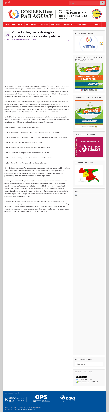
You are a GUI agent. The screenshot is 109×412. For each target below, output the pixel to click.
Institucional (17, 24)
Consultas (95, 24)
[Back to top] (104, 407)
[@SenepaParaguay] (5, 2)
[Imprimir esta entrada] (68, 40)
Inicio (6, 24)
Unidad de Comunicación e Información (18, 39)
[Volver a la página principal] (54, 14)
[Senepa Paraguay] (9, 2)
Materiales (55, 24)
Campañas (43, 24)
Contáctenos (81, 24)
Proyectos (68, 24)
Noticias (33, 39)
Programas (30, 24)
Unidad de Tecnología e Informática (26, 409)
